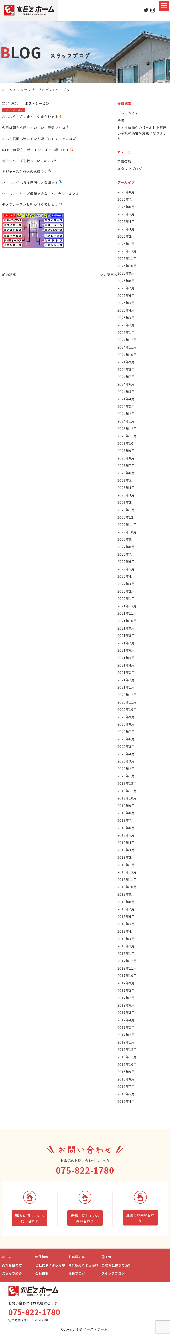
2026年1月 (126, 243)
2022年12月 (127, 517)
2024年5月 (126, 391)
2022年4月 (126, 576)
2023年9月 (126, 450)
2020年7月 (126, 731)
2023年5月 (126, 480)
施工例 (107, 1257)
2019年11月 (127, 790)
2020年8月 (126, 724)
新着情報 (124, 161)
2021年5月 (126, 657)
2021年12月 (127, 605)
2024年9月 (126, 361)
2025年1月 (126, 332)
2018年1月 (126, 953)
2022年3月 (126, 583)
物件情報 (42, 1257)
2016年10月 (127, 1064)
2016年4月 (126, 1101)
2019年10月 (127, 798)
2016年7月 (126, 1086)
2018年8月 (126, 901)
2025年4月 (126, 310)
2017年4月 (126, 1019)
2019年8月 (126, 812)
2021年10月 (127, 620)
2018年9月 (126, 894)
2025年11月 (127, 258)
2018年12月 (127, 871)
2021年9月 (126, 628)
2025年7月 (126, 287)
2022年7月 (126, 554)
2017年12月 (127, 960)
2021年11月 (127, 613)
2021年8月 (126, 635)
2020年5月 (126, 746)
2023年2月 (126, 502)
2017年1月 (126, 1042)
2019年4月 (126, 842)
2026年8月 (126, 191)
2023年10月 (127, 443)
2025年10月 (127, 265)
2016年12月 (127, 1049)
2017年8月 (126, 990)
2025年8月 (126, 280)
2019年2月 (126, 857)
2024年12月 (127, 339)
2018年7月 (126, 908)
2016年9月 (126, 1071)
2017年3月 (126, 1027)
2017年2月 (126, 1034)
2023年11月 (127, 435)
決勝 (120, 120)
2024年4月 (126, 398)
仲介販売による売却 (83, 1265)
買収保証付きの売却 (116, 1265)
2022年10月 (127, 531)
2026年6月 (126, 206)
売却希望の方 (12, 1265)
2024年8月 (126, 369)
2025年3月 (126, 317)
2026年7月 (126, 199)
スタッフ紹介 (12, 1273)
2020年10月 (127, 709)
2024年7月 (126, 376)
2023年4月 (126, 487)
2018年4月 (126, 931)
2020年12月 (127, 694)
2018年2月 (126, 945)
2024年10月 (127, 354)
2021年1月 (126, 687)
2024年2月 (126, 413)
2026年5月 (126, 213)
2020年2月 (126, 768)
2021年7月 (126, 642)
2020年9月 (126, 716)
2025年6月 (126, 295)
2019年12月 (127, 783)
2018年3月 (126, 938)
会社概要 (42, 1273)
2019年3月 (126, 849)
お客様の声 (76, 1257)
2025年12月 (127, 250)
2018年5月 (126, 923)
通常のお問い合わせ (140, 1217)
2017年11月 (127, 968)
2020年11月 (127, 702)
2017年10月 (127, 975)
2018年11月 (127, 879)
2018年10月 (127, 886)
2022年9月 (126, 539)
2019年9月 (126, 805)
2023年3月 (126, 494)
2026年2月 (126, 236)
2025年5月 (126, 302)
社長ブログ (76, 1273)
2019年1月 (126, 864)
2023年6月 (126, 472)
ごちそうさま (127, 112)
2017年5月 (126, 1012)
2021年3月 (126, 672)
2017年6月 (126, 1005)
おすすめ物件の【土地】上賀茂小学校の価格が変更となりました (141, 133)
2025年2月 (126, 324)
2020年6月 (126, 738)
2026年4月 (126, 221)
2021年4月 (126, 665)
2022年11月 (127, 524)
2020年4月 (126, 753)
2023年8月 (126, 458)
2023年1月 (126, 509)
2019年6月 (126, 827)
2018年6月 (126, 916)
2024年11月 (127, 347)
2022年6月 (126, 561)
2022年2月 (126, 591)
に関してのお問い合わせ (29, 1218)
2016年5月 (126, 1093)
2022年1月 (126, 598)
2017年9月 (126, 982)
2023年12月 (127, 428)
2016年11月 (127, 1056)
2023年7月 (126, 465)
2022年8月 (126, 546)
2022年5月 (126, 568)
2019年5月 (126, 835)
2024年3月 (126, 406)
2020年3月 (126, 761)
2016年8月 (126, 1079)
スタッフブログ (129, 168)
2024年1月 (126, 421)
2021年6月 (126, 650)
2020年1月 (126, 775)
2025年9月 (126, 273)
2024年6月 (126, 384)
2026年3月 (126, 228)
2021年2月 (126, 679)
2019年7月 (126, 820)
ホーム (7, 1257)
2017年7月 (126, 997)
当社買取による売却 (50, 1265)
